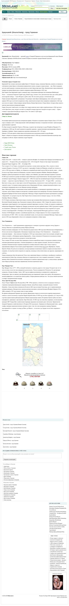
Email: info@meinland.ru (45, 1)
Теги (44, 595)
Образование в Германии (9, 478)
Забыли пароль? (59, 6)
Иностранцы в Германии (9, 471)
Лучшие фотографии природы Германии (58, 556)
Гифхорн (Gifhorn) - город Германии (10, 440)
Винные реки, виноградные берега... (57, 561)
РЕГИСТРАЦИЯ (61, 8)
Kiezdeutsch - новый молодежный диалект (58, 563)
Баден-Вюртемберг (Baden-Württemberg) (57, 518)
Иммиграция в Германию (9, 473)
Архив (58, 595)
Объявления (18, 11)
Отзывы (37, 1)
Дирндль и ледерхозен (55, 565)
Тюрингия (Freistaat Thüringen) (55, 523)
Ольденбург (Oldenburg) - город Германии (12, 434)
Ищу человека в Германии (9, 498)
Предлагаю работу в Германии (10, 484)
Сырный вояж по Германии (56, 566)
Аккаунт (32, 6)
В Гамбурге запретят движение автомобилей (58, 550)
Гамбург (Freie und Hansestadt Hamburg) (57, 511)
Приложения (31, 11)
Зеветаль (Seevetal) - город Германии (10, 443)
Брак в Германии (7, 476)
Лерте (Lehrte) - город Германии (9, 446)
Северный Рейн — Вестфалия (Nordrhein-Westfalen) (57, 513)
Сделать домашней (5, 1)
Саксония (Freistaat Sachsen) (55, 528)
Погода (37, 11)
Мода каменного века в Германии (57, 570)
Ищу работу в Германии (9, 486)
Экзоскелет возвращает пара (56, 539)
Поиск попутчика (7, 500)
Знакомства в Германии (9, 496)
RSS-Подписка (13, 1)
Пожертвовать (28, 1)
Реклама (41, 595)
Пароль (32, 8)
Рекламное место (20, 1)
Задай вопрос (6, 466)
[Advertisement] (34, 25)
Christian (16, 35)
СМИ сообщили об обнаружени (57, 543)
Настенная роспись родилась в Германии (58, 568)
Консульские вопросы (8, 469)
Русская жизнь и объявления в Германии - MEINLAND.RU (5, 18)
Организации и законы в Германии (11, 474)
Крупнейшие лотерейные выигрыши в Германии (58, 548)
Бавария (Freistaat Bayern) (54, 516)
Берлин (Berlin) (52, 515)
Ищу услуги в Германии (9, 491)
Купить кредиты (44, 11)
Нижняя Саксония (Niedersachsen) (56, 506)
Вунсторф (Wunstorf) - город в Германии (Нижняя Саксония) (16, 430)
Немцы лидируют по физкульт (56, 538)
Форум (8, 11)
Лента (12, 11)
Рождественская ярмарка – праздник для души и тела (58, 560)
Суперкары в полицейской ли (56, 546)
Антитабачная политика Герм (56, 551)
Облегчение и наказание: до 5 (56, 544)
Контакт (51, 11)
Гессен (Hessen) (52, 510)
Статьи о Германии (18, 18)
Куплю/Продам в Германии (9, 488)
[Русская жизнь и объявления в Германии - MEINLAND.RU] (10, 8)
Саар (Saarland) (52, 530)
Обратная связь (63, 595)
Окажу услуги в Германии (9, 489)
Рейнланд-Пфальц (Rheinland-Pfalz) (56, 531)
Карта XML (47, 595)
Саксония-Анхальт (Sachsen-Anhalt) (56, 526)
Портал (4, 11)
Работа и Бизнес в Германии (10, 468)
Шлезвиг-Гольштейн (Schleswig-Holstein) (57, 525)
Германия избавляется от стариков (57, 558)
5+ (49, 388)
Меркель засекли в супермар (56, 541)
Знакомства (24, 11)
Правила (33, 1)
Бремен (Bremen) (52, 521)
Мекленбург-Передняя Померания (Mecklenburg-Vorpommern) (57, 508)
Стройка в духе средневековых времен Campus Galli (58, 553)
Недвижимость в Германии (9, 495)
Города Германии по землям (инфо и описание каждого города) (38, 18)
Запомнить (52, 6)
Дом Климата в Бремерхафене (56, 555)
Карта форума (54, 595)
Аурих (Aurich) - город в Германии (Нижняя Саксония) (14, 424)
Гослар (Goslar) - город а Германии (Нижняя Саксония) (14, 427)
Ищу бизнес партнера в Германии (11, 493)
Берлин (45, 246)
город (27, 56)
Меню (62, 11)
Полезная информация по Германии (11, 479)
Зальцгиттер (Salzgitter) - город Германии (11, 437)
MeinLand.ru (10, 595)
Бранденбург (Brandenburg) (55, 520)
